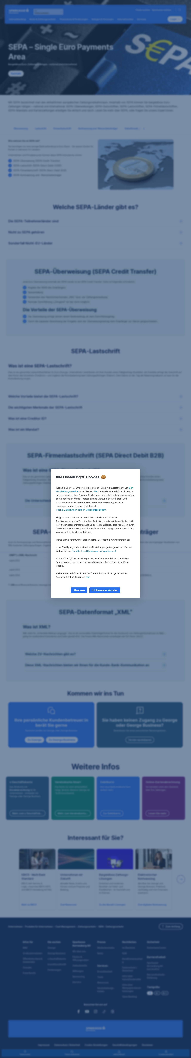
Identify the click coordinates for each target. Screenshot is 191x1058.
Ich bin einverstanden (105, 590)
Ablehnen (79, 590)
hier (88, 577)
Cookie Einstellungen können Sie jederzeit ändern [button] (81, 509)
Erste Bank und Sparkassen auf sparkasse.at (94, 551)
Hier (96, 491)
